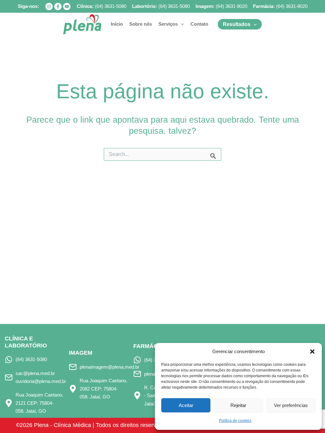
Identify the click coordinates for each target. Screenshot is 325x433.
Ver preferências (291, 405)
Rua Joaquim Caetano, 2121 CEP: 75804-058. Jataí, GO (39, 403)
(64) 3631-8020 (231, 6)
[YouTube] (66, 6)
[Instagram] (49, 6)
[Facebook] (58, 6)
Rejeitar (238, 405)
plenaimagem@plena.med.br (109, 367)
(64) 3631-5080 (110, 6)
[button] (312, 351)
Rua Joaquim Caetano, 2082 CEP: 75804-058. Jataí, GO (103, 388)
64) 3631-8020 (293, 6)
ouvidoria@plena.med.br (41, 381)
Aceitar (186, 405)
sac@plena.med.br (35, 373)
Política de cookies (235, 420)
